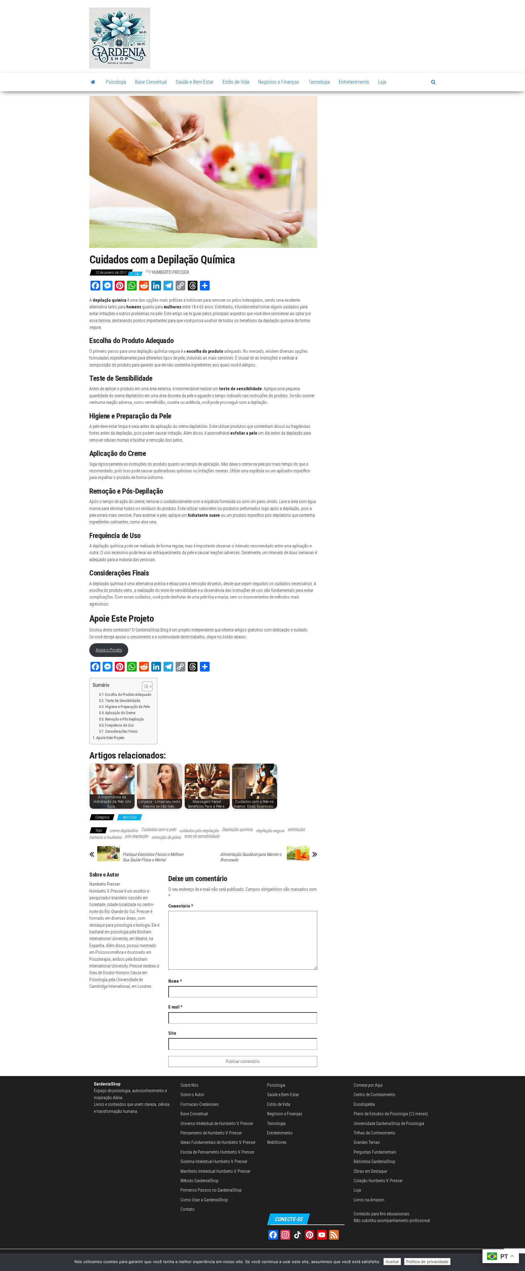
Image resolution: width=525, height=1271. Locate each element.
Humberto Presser (170, 272)
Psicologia (116, 82)
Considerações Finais (121, 731)
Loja (382, 82)
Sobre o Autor (192, 1094)
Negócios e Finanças (278, 82)
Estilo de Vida (236, 82)
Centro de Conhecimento (374, 1094)
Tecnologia (319, 82)
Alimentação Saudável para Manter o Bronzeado (250, 857)
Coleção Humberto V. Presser (378, 1180)
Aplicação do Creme (120, 713)
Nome (175, 981)
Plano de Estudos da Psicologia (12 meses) (391, 1113)
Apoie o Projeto (109, 650)
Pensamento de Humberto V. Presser (211, 1132)
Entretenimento (354, 82)
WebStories (277, 1142)
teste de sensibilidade (201, 836)
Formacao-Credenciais (199, 1104)
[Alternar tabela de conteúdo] (144, 686)
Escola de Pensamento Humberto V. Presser (217, 1152)
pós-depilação (136, 836)
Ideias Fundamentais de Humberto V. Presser (218, 1142)
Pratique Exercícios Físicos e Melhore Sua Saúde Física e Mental (153, 857)
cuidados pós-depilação (199, 830)
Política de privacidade (427, 1261)
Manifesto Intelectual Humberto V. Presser (215, 1171)
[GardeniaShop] (93, 82)
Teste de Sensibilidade (122, 701)
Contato (187, 1209)
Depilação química (237, 829)
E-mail (175, 1007)
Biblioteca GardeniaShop (374, 1161)
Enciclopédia (364, 1104)
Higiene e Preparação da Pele (127, 707)
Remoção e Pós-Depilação (124, 719)
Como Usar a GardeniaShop (204, 1199)
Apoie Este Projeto (110, 737)
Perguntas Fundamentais (375, 1152)
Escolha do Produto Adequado (128, 695)
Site (172, 1033)
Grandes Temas (367, 1142)
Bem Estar (129, 817)
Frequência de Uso (119, 725)
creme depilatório (123, 830)
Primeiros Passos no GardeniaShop (211, 1190)
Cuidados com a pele (158, 829)
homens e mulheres (105, 837)
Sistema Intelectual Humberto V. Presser (213, 1161)
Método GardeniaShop (199, 1180)
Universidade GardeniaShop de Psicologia (389, 1123)
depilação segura (270, 830)
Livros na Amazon (369, 1199)
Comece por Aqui (368, 1085)
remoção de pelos (166, 837)
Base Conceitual (151, 82)
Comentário (180, 906)
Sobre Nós (189, 1085)
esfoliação (296, 829)
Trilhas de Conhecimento (374, 1132)
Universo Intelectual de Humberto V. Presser (216, 1123)
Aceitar (392, 1261)
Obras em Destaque (370, 1171)
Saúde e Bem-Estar (195, 82)
